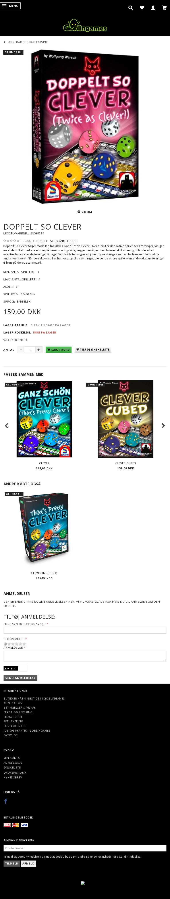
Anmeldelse (13, 648)
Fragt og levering (18, 712)
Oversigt (11, 735)
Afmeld (28, 863)
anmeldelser (34, 241)
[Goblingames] (85, 24)
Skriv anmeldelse (63, 241)
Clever (44, 463)
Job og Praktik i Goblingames (27, 730)
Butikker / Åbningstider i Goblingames (34, 698)
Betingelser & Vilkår (20, 707)
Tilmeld (11, 863)
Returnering (13, 721)
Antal (9, 350)
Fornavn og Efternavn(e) (25, 624)
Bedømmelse (14, 639)
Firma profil (13, 717)
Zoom (87, 212)
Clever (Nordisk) (44, 573)
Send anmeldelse (20, 678)
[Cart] (164, 7)
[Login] (153, 7)
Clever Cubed (125, 463)
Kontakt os (13, 703)
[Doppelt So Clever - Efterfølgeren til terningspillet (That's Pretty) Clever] (85, 126)
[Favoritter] (142, 7)
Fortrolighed (15, 726)
